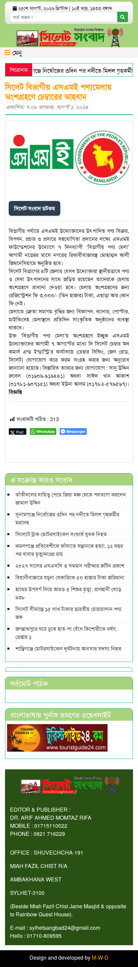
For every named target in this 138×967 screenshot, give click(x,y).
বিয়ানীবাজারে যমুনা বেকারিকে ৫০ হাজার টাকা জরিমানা (69, 577)
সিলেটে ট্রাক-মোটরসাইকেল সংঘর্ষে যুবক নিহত (61, 534)
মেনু (16, 52)
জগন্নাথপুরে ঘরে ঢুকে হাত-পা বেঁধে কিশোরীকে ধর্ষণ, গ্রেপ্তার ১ (66, 633)
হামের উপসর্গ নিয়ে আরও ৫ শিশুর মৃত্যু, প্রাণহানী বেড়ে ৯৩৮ (68, 593)
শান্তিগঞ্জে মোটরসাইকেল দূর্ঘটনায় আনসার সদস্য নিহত (68, 648)
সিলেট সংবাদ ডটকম (34, 208)
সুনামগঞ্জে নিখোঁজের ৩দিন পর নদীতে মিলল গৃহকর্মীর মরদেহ (67, 518)
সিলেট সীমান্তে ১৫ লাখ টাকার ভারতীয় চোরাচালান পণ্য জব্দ (68, 613)
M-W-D (100, 957)
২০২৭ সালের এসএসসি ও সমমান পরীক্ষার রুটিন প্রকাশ (69, 565)
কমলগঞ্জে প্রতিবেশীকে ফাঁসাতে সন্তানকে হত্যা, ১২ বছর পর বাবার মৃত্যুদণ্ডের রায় (69, 550)
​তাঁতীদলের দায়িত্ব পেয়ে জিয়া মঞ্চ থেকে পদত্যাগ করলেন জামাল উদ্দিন (70, 498)
